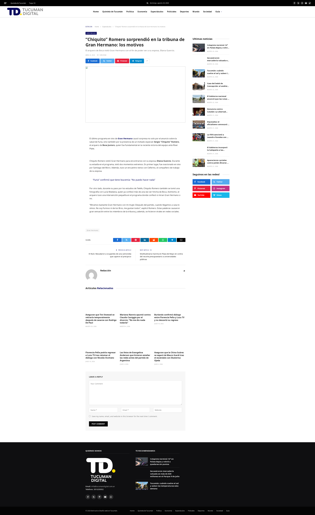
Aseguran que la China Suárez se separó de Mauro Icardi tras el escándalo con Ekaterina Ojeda (169, 356)
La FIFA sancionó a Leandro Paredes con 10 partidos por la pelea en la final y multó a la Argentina (218, 136)
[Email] (76, 166)
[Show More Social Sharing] (147, 61)
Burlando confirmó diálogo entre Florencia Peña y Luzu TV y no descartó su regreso (169, 317)
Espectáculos (157, 11)
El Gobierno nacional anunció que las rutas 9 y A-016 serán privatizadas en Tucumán (218, 97)
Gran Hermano (92, 230)
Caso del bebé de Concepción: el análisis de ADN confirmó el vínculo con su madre (217, 85)
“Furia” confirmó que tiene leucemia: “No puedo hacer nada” (124, 179)
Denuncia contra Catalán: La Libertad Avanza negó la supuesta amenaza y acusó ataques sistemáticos (216, 110)
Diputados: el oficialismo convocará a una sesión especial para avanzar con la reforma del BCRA (218, 123)
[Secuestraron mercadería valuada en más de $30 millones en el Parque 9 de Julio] (199, 60)
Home (96, 11)
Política (130, 11)
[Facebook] (76, 134)
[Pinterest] (76, 153)
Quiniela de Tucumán (18, 3)
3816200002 (98, 489)
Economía (142, 11)
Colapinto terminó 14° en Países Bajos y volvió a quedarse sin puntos (218, 46)
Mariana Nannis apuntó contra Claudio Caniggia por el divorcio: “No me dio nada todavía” (135, 318)
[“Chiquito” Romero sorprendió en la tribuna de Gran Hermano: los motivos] (135, 94)
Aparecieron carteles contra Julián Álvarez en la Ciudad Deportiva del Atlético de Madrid (218, 161)
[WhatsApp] (76, 159)
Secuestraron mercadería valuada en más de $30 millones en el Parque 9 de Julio (218, 59)
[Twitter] (76, 141)
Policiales (171, 11)
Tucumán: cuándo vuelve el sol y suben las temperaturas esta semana (218, 72)
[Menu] (5, 3)
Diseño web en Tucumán (108, 511)
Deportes (184, 11)
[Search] (147, 3)
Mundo (196, 11)
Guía (217, 11)
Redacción (105, 270)
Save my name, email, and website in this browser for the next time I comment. (124, 416)
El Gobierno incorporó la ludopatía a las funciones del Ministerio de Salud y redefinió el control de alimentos (217, 148)
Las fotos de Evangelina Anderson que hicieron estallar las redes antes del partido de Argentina (135, 356)
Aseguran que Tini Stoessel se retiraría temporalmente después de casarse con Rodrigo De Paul (101, 318)
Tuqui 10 (32, 3)
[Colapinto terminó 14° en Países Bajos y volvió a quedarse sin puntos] (199, 48)
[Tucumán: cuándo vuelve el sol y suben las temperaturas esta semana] (199, 73)
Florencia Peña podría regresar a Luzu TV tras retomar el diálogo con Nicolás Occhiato (101, 355)
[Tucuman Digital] (25, 11)
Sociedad (207, 11)
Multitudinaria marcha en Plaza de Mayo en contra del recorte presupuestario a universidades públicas (161, 257)
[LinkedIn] (76, 147)
